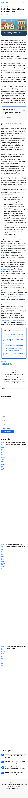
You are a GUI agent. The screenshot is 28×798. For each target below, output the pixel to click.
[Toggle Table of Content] (23, 109)
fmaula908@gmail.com (18, 788)
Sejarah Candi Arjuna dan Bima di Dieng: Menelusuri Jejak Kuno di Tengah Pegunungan (15, 755)
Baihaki (7, 14)
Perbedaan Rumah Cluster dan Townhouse (13, 113)
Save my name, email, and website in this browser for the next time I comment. (14, 428)
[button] (23, 2)
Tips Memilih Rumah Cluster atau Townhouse (14, 117)
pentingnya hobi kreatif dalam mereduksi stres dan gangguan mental (12, 269)
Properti (6, 6)
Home (2, 6)
